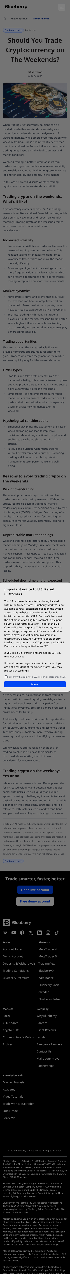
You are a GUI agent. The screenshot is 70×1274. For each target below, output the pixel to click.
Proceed (35, 684)
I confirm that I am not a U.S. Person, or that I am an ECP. (37, 676)
